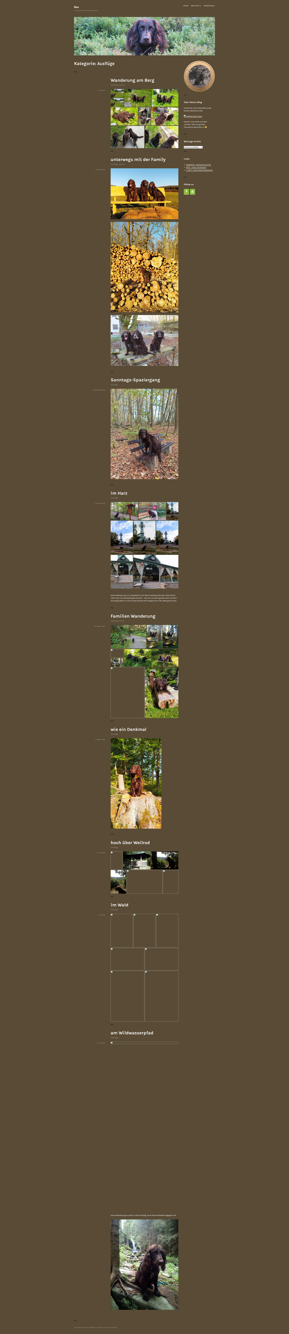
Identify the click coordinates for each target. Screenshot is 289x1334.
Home (185, 6)
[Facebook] (186, 191)
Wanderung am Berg (132, 80)
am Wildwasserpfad (132, 1032)
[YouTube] (192, 191)
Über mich (195, 6)
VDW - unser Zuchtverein (196, 167)
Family (121, 85)
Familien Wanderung (133, 616)
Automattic (113, 1327)
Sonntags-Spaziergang (135, 379)
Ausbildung (208, 6)
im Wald (119, 905)
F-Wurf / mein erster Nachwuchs (199, 170)
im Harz (119, 493)
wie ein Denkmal (128, 729)
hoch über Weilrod (130, 842)
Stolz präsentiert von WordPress (84, 1327)
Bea (76, 7)
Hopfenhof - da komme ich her (198, 165)
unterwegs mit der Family (138, 159)
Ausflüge (114, 85)
